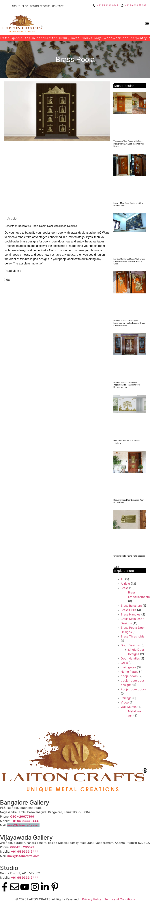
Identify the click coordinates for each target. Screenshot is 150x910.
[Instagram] (34, 886)
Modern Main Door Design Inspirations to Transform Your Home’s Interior (126, 384)
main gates (128, 667)
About (16, 6)
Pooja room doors (133, 689)
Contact (57, 6)
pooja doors (129, 676)
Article (125, 583)
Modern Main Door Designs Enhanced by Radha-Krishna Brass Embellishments (129, 322)
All (122, 579)
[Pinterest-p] (54, 886)
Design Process (40, 6)
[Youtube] (24, 886)
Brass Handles (130, 614)
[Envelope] (14, 886)
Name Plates (129, 671)
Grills (124, 663)
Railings (126, 698)
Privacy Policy (92, 899)
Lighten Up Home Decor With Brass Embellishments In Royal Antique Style (129, 261)
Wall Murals (128, 707)
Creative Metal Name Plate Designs (129, 556)
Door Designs (130, 645)
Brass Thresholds (132, 636)
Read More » (13, 270)
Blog (25, 6)
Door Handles (130, 658)
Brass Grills (128, 610)
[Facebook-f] (4, 886)
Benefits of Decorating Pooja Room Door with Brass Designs (41, 225)
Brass (124, 588)
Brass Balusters (131, 605)
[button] (147, 24)
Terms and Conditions (119, 899)
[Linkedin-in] (44, 886)
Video (125, 702)
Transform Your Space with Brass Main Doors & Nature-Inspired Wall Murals (128, 143)
